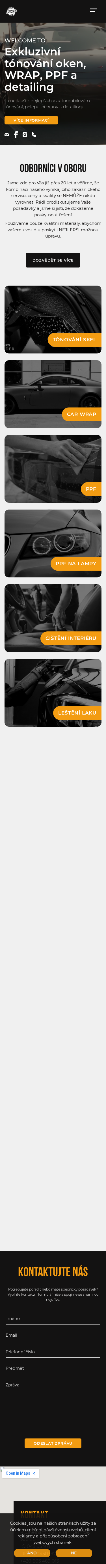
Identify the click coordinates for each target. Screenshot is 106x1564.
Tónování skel (74, 339)
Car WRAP (81, 414)
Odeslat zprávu (53, 1443)
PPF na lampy (76, 563)
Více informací (31, 120)
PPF (91, 489)
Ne (74, 1553)
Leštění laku (77, 713)
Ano (32, 1553)
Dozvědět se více (53, 260)
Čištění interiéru (71, 638)
